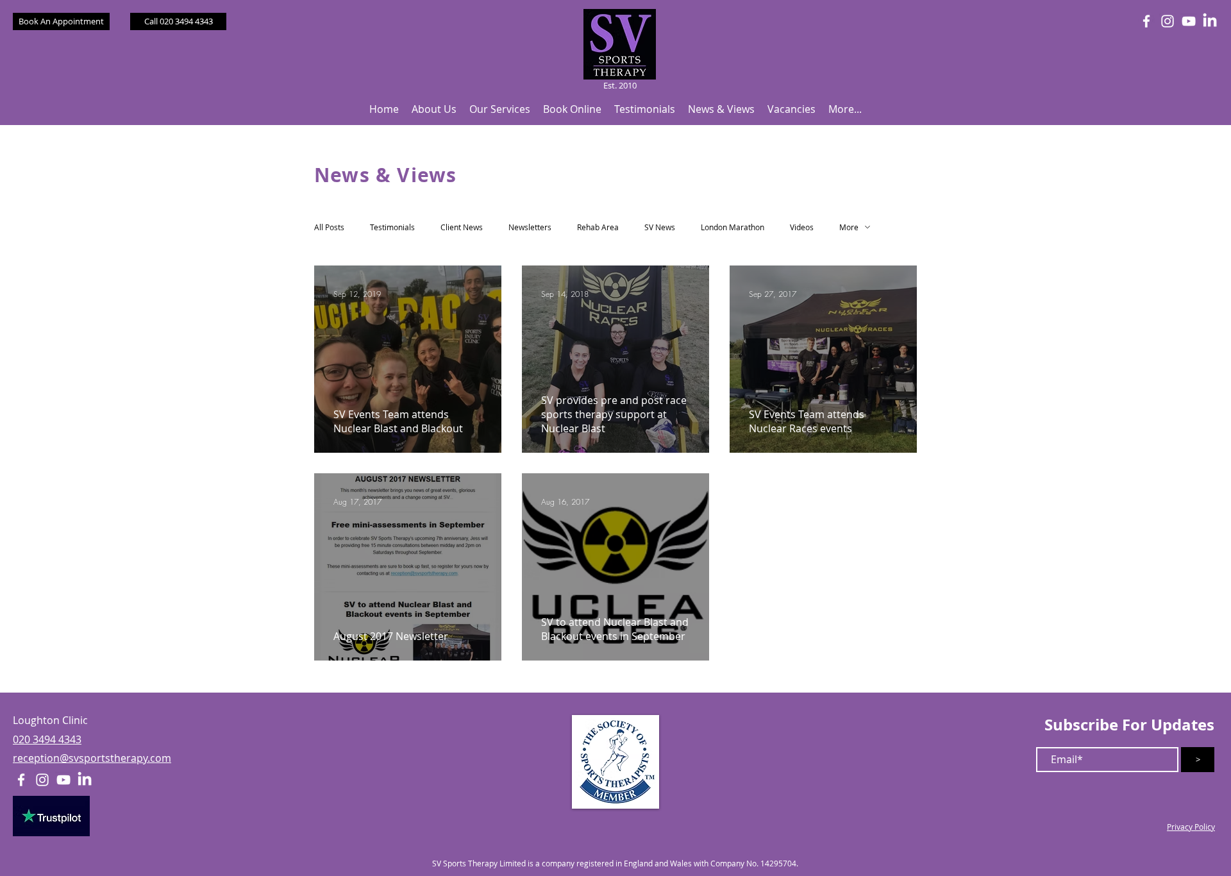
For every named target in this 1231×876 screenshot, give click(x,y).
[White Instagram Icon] (1167, 21)
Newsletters (529, 227)
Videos (802, 227)
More (848, 227)
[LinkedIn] (1210, 21)
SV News (659, 227)
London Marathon (732, 227)
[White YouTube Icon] (1188, 21)
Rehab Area (598, 227)
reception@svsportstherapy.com (92, 758)
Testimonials (392, 227)
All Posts (329, 227)
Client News (461, 227)
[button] (434, 109)
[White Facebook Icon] (1146, 21)
